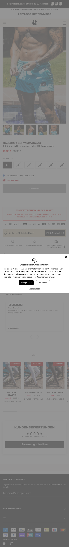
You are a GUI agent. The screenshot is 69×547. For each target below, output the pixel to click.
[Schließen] (66, 257)
